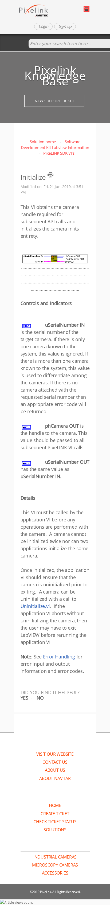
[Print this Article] (50, 175)
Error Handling (59, 656)
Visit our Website (55, 754)
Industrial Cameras (55, 857)
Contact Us (54, 762)
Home (55, 805)
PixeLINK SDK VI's (58, 153)
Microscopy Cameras (55, 865)
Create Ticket (55, 813)
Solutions (55, 829)
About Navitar (54, 778)
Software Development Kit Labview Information (55, 144)
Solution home (43, 141)
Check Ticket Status (54, 821)
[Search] (23, 44)
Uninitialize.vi (35, 606)
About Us (55, 770)
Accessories (55, 873)
